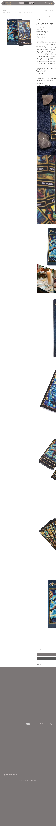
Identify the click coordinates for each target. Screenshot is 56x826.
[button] (51, 3)
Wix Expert (50, 724)
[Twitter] (42, 664)
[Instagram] (27, 724)
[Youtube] (29, 724)
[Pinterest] (40, 664)
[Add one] (43, 649)
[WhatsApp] (37, 664)
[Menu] (40, 3)
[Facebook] (39, 664)
